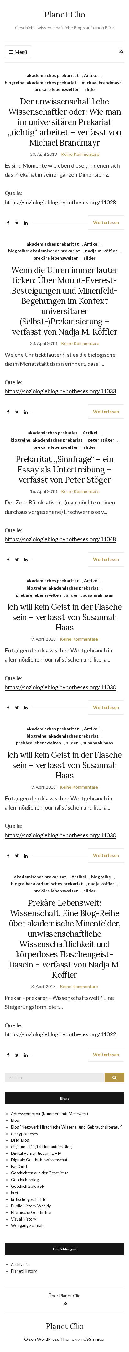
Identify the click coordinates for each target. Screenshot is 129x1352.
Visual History (23, 1218)
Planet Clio (64, 14)
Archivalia (20, 1264)
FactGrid (19, 1166)
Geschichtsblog (25, 1179)
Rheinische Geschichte (31, 1212)
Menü (20, 52)
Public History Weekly (31, 1205)
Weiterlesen (106, 222)
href (14, 1192)
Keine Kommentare (80, 154)
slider (90, 89)
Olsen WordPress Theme (49, 1339)
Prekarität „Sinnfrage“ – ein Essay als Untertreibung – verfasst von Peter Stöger (64, 469)
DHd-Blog (20, 1140)
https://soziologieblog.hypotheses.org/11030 (60, 687)
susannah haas (98, 595)
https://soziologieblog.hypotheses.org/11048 (60, 539)
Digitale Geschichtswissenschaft (40, 1159)
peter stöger (101, 439)
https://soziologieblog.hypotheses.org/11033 (60, 391)
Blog (15, 1120)
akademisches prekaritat (53, 75)
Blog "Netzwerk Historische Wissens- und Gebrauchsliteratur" (67, 1127)
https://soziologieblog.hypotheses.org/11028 (60, 202)
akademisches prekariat (53, 432)
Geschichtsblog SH (28, 1186)
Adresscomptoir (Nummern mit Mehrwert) (49, 1113)
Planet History (24, 1270)
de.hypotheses (24, 1133)
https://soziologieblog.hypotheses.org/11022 (60, 1034)
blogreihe (101, 876)
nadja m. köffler (101, 250)
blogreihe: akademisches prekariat (41, 82)
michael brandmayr (101, 82)
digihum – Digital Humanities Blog (41, 1146)
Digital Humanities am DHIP (36, 1153)
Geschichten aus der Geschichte (40, 1172)
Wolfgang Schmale (27, 1225)
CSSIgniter (94, 1339)
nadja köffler (101, 883)
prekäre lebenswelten (57, 89)
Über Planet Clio (64, 1295)
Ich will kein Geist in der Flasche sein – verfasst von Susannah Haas (64, 617)
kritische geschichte (28, 1199)
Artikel (91, 75)
